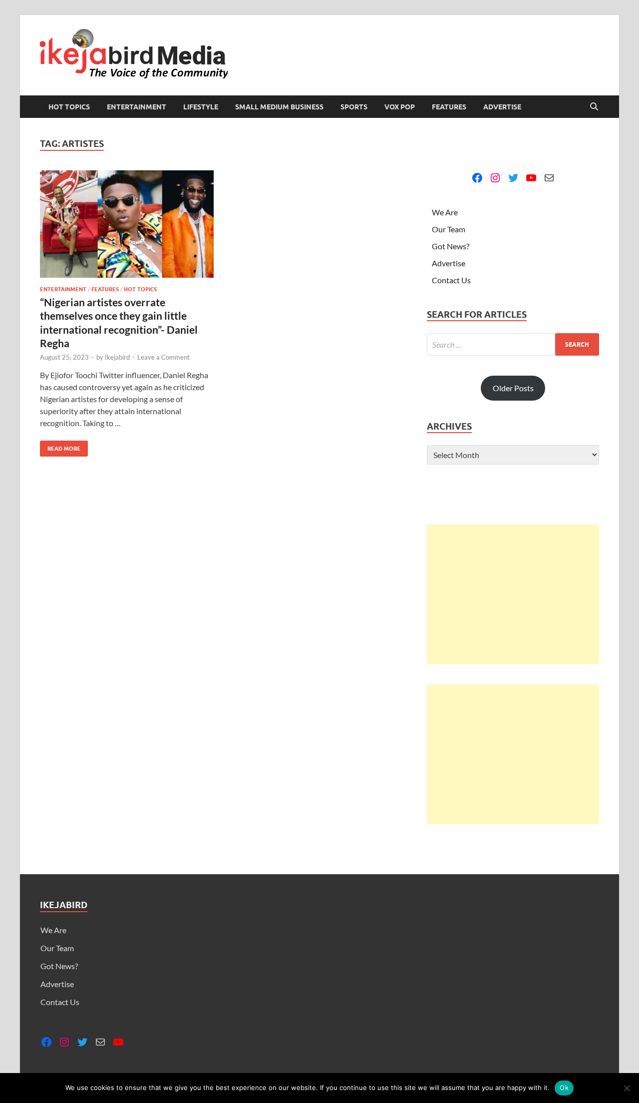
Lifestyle (200, 107)
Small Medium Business (279, 107)
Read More (60, 446)
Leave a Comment (163, 357)
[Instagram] (495, 178)
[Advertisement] (513, 594)
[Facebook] (477, 178)
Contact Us (451, 280)
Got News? (450, 246)
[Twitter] (513, 178)
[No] (627, 1088)
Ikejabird (117, 357)
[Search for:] (513, 344)
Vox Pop (399, 107)
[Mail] (549, 178)
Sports (353, 107)
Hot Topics (69, 107)
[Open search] (594, 106)
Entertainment (136, 107)
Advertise (502, 107)
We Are (445, 212)
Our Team (448, 229)
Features (449, 107)
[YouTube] (531, 178)
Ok (564, 1088)
